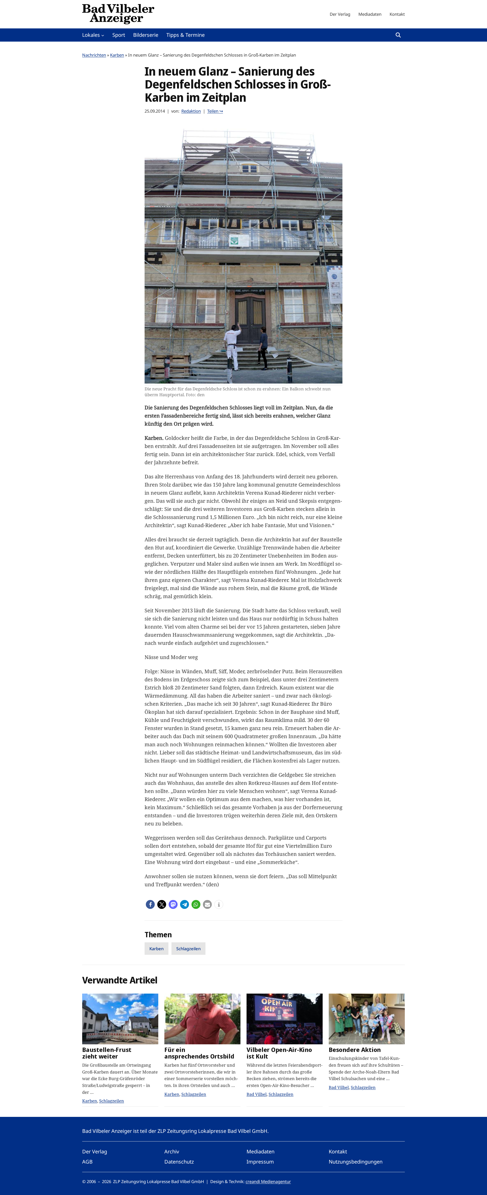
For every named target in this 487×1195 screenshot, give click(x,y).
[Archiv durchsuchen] (398, 35)
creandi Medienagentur (268, 1181)
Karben (117, 55)
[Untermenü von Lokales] (102, 35)
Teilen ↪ (215, 111)
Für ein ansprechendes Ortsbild (199, 1053)
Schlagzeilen (188, 948)
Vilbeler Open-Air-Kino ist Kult (279, 1053)
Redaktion (191, 111)
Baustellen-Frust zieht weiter (106, 1053)
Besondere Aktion (355, 1049)
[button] (150, 904)
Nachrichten (94, 55)
